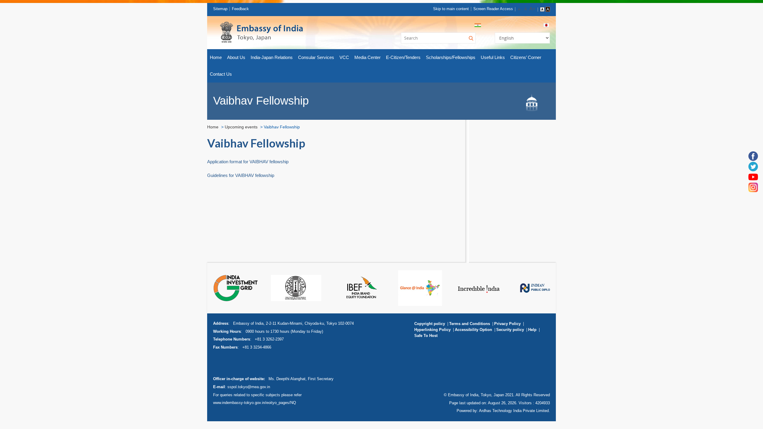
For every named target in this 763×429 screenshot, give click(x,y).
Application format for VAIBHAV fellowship (248, 161)
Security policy (510, 329)
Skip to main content (451, 9)
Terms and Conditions (469, 323)
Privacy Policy (507, 323)
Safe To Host (426, 335)
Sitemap (220, 9)
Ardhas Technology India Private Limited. (514, 410)
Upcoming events (241, 127)
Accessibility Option (473, 329)
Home (216, 57)
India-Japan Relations (272, 57)
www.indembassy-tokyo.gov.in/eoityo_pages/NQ (254, 402)
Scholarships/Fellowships (450, 57)
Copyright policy (429, 323)
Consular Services (316, 57)
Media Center (367, 57)
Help (532, 329)
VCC (344, 57)
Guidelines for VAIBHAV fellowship (240, 175)
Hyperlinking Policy (432, 329)
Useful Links (493, 57)
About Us (236, 57)
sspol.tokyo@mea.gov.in (248, 387)
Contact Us (221, 74)
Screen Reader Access (493, 9)
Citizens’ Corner (525, 57)
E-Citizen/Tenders (403, 57)
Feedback (240, 9)
